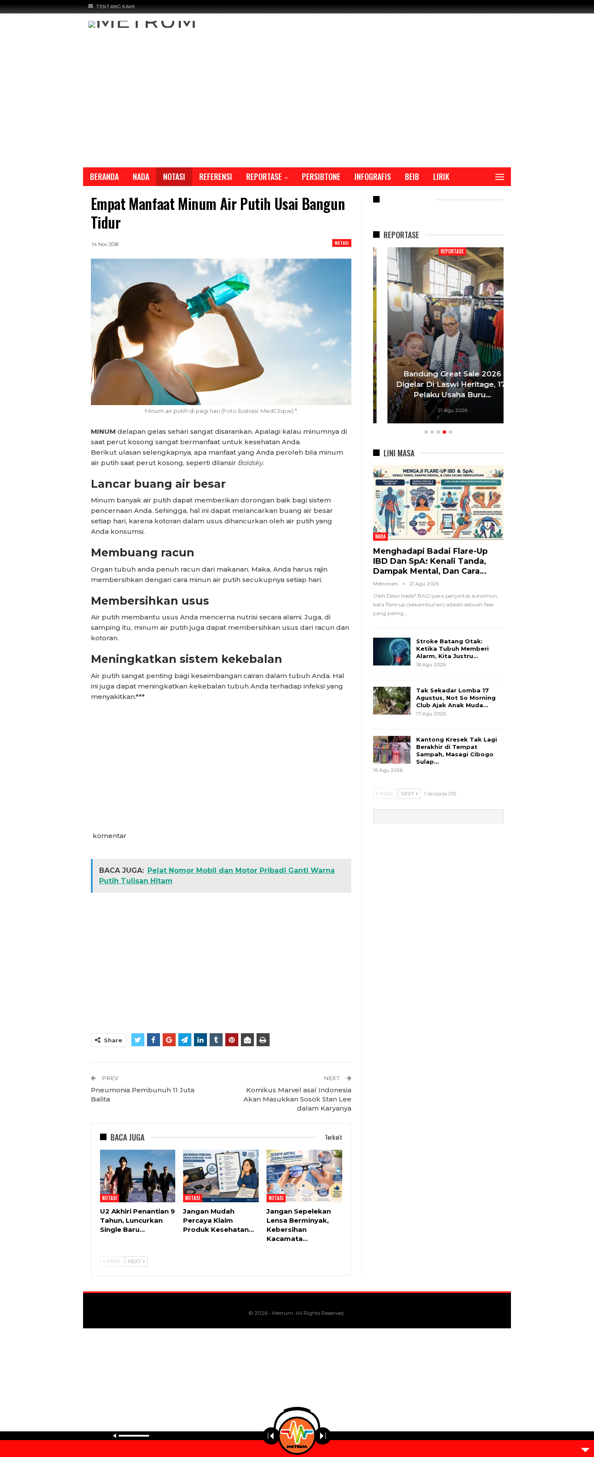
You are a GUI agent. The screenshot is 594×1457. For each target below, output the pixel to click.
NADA (141, 176)
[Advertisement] (297, 93)
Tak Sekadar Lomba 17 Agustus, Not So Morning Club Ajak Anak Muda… (456, 698)
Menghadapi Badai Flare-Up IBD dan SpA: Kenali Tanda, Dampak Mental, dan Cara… (430, 561)
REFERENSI (215, 176)
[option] (438, 336)
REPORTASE (264, 176)
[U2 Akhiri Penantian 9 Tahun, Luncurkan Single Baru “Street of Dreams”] (138, 1176)
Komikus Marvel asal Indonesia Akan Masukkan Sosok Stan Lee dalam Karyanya (297, 1099)
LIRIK (441, 176)
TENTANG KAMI (115, 6)
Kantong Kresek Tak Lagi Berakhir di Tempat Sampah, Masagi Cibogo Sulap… (456, 750)
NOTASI (174, 176)
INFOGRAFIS (372, 176)
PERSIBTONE (321, 176)
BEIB (412, 176)
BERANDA (104, 176)
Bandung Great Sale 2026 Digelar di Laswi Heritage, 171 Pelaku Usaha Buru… (438, 384)
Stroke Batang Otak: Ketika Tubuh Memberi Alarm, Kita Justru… (452, 648)
